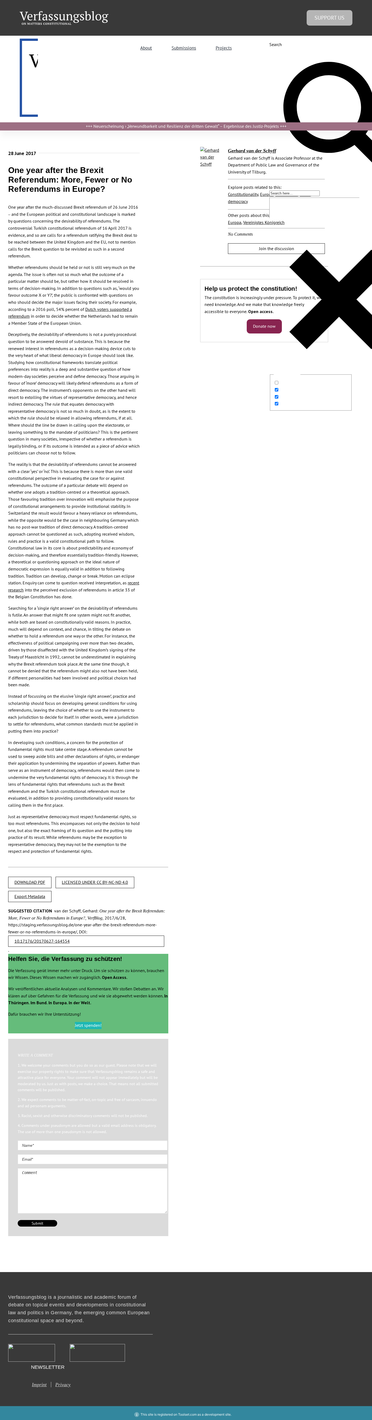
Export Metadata (29, 896)
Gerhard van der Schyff (252, 150)
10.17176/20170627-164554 (42, 941)
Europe (266, 194)
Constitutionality (243, 194)
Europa (234, 222)
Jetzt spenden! (88, 1025)
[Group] (64, 13)
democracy (238, 201)
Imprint (39, 1384)
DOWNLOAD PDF (29, 882)
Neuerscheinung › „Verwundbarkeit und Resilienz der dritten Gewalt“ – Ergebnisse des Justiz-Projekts (186, 126)
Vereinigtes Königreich (264, 222)
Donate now (264, 326)
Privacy (63, 1384)
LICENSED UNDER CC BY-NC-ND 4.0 (95, 882)
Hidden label (292, 383)
